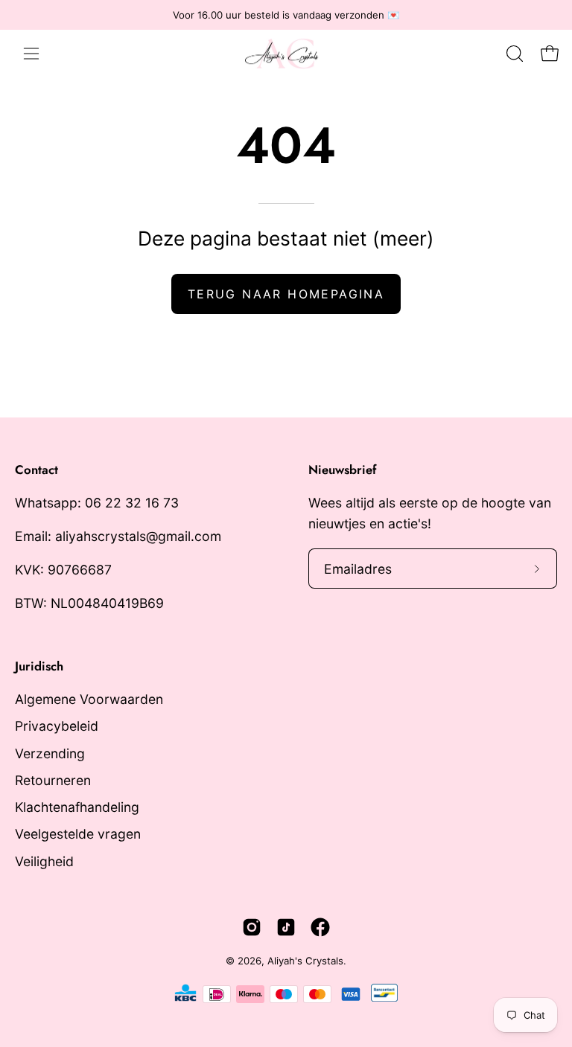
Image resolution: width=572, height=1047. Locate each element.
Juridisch (39, 666)
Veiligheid (44, 860)
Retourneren (53, 780)
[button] (513, 53)
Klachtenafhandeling (77, 807)
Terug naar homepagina (286, 293)
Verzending (50, 753)
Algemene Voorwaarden (89, 699)
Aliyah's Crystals (305, 961)
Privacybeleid (56, 726)
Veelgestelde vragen (78, 834)
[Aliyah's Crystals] (288, 53)
